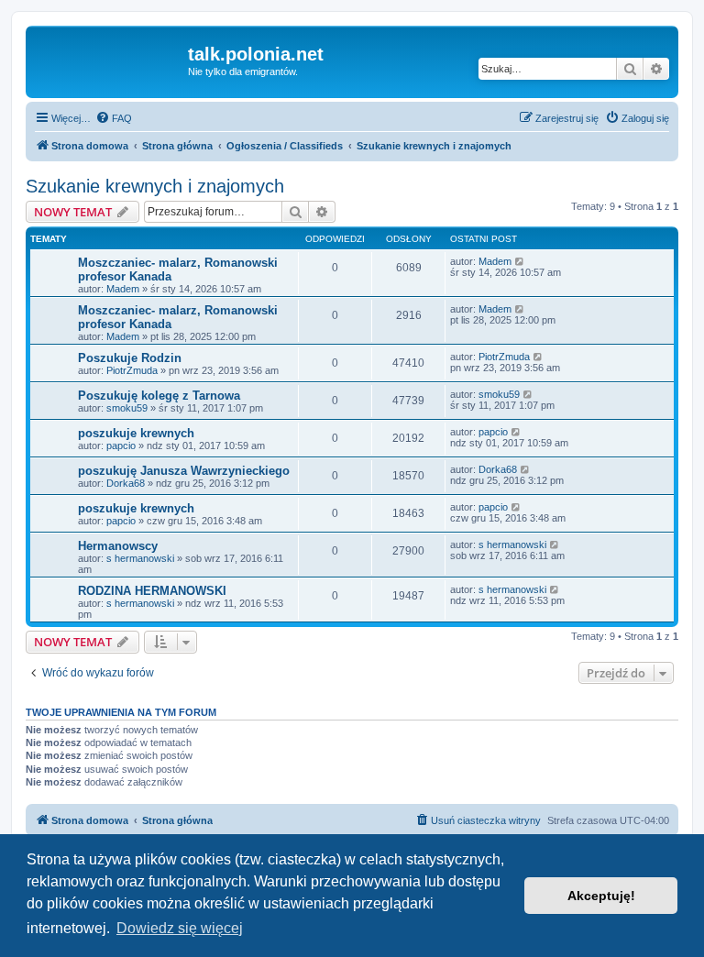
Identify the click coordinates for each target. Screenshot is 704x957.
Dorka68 (125, 483)
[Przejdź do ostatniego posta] (520, 261)
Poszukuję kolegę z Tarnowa (159, 395)
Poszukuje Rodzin (130, 358)
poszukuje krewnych (136, 433)
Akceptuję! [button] (601, 895)
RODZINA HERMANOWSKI (152, 591)
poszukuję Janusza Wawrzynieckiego (184, 471)
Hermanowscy (118, 546)
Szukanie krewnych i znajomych (155, 186)
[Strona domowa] (109, 59)
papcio (121, 445)
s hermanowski (140, 558)
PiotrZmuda (132, 370)
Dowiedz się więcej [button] (179, 928)
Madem (122, 288)
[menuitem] (113, 118)
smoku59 (127, 407)
